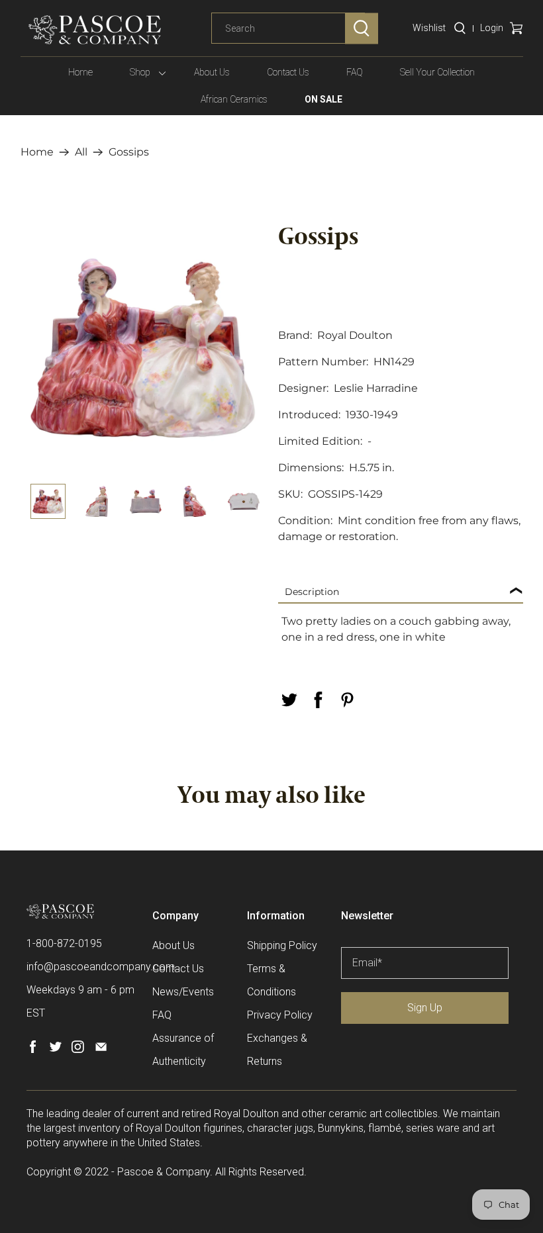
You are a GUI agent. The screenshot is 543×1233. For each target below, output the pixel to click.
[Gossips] (143, 348)
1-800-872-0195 (64, 943)
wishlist (429, 28)
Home (80, 72)
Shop (140, 72)
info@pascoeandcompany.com (100, 966)
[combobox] (288, 28)
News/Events (183, 991)
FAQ (354, 72)
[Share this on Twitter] (288, 700)
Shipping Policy (282, 945)
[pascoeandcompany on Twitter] (55, 1049)
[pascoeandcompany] (94, 29)
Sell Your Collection (437, 72)
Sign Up (424, 1007)
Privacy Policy (280, 1015)
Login (491, 28)
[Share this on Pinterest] (347, 700)
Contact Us (288, 72)
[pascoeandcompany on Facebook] (32, 1049)
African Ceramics (234, 99)
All (81, 152)
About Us (212, 72)
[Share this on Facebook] (317, 700)
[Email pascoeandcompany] (101, 1049)
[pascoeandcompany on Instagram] (78, 1049)
